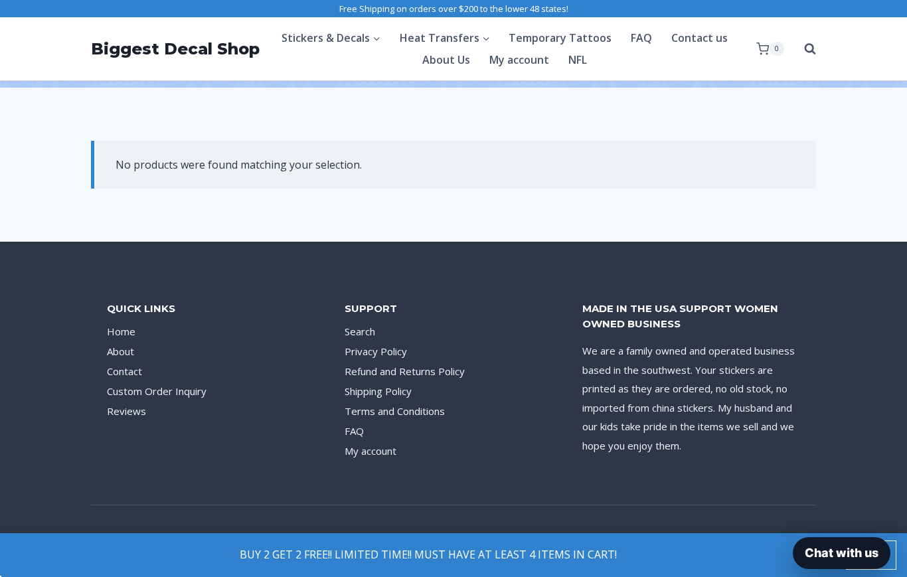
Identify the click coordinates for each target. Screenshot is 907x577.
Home (121, 331)
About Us (446, 59)
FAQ (641, 38)
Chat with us (841, 553)
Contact (124, 371)
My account (519, 59)
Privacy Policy (376, 351)
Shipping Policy (378, 391)
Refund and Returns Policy (405, 371)
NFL (577, 59)
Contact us (699, 38)
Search (360, 331)
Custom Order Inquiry (156, 391)
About (120, 351)
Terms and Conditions (395, 411)
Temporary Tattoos (560, 38)
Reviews (126, 411)
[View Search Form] (803, 49)
